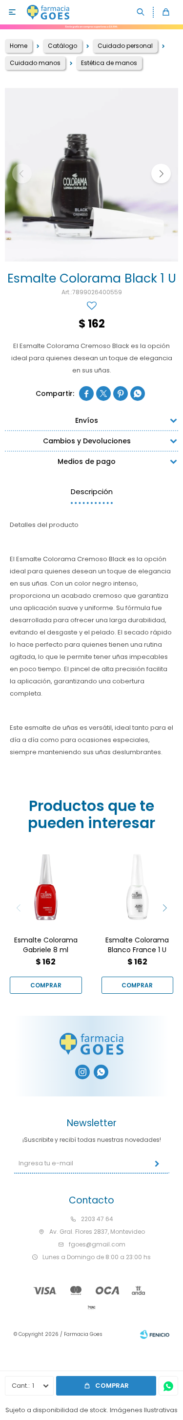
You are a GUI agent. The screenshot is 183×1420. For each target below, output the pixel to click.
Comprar (112, 1385)
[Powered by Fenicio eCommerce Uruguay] (154, 1334)
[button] (141, 12)
